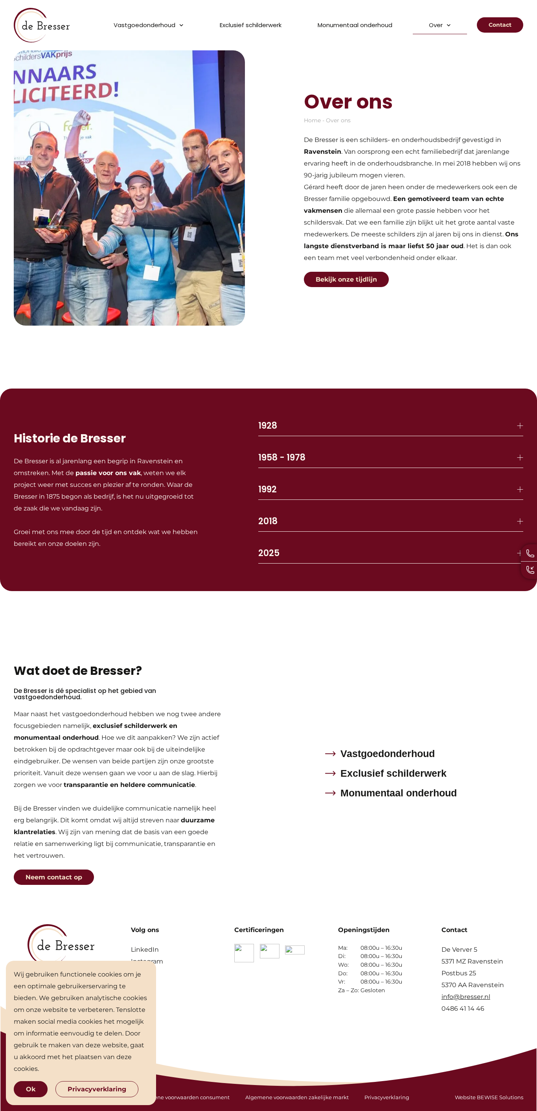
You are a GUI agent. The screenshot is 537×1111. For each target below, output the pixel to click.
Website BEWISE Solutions (489, 1097)
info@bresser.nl (465, 996)
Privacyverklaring (386, 1097)
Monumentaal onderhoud (355, 25)
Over (436, 25)
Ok (30, 1089)
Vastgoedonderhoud (144, 25)
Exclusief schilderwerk (250, 25)
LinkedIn (145, 949)
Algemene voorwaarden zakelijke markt (297, 1097)
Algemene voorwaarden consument (183, 1097)
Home (312, 120)
